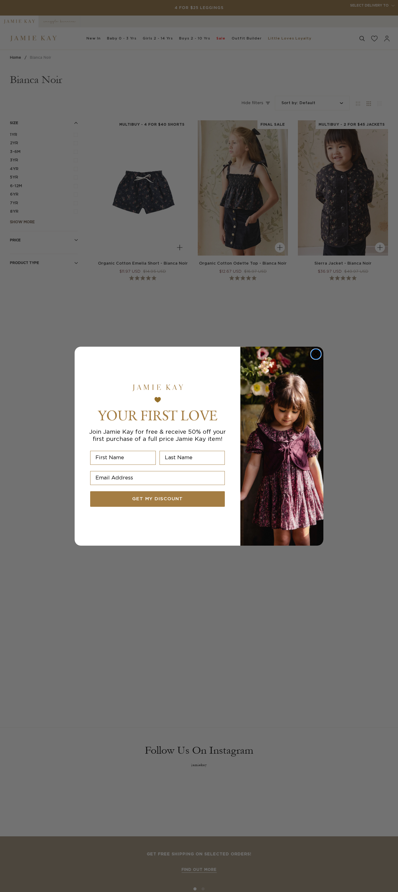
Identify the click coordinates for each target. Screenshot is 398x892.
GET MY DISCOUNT (157, 499)
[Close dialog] (316, 354)
